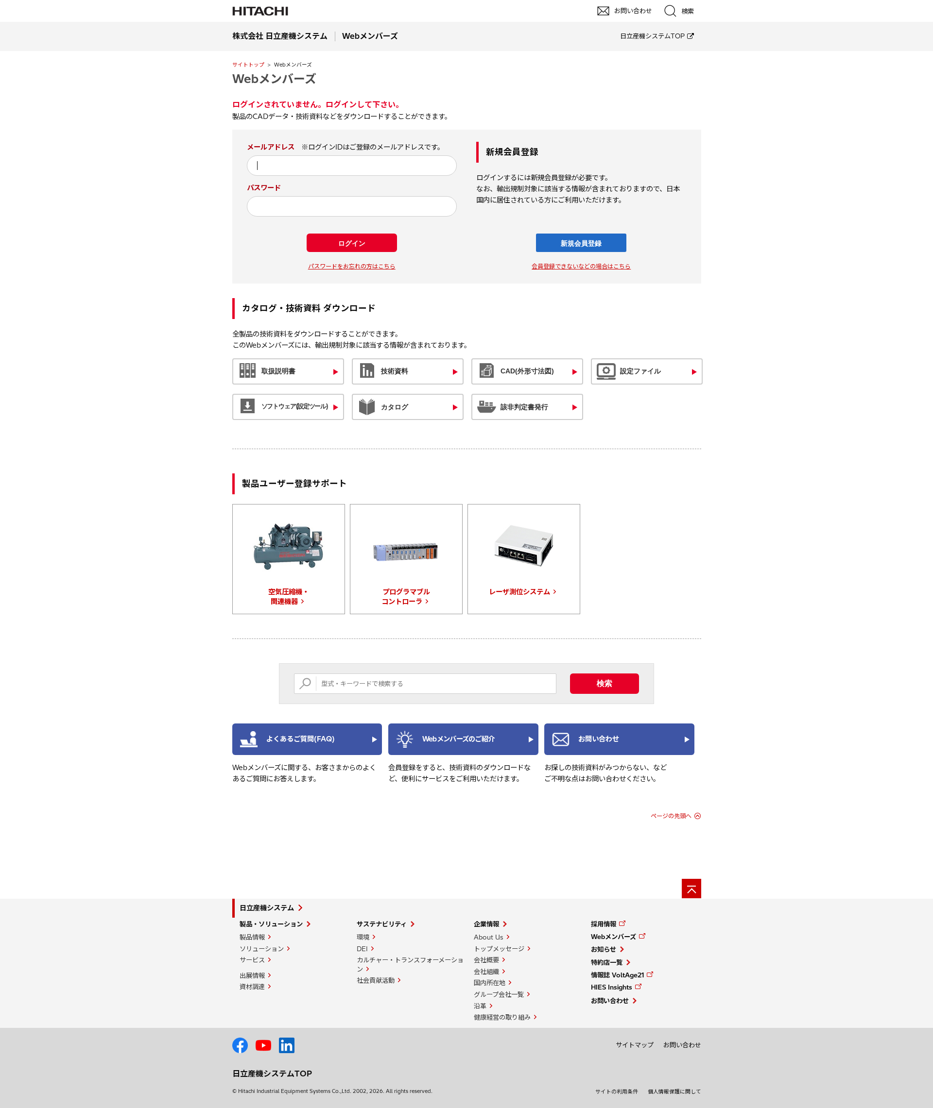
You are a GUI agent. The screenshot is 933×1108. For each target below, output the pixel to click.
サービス (252, 960)
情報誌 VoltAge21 (617, 975)
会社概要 (486, 960)
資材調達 (252, 986)
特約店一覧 (606, 962)
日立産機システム (267, 908)
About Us (488, 937)
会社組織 (486, 971)
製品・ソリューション (271, 924)
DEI (362, 949)
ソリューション (262, 949)
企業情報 (486, 924)
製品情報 (252, 937)
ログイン (351, 243)
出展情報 (252, 975)
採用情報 (603, 924)
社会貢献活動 (376, 980)
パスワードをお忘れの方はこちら (352, 266)
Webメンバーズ (613, 936)
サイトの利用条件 (616, 1091)
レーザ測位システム (519, 592)
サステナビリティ (382, 924)
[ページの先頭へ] (691, 888)
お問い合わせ (610, 1001)
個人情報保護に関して (674, 1091)
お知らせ (603, 949)
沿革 (480, 1006)
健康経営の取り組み (502, 1017)
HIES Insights (611, 987)
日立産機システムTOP (652, 36)
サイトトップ (248, 64)
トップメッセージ (499, 949)
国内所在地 (489, 983)
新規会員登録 (581, 243)
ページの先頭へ (671, 816)
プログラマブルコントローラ (405, 597)
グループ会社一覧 (499, 994)
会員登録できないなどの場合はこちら (581, 266)
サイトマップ (635, 1045)
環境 (363, 937)
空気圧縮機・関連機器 (288, 597)
